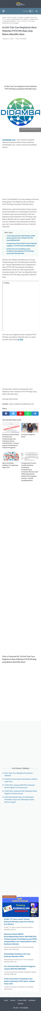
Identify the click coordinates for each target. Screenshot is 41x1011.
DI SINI (20, 340)
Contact (12, 1000)
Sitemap (20, 1003)
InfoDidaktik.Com (9, 140)
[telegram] (35, 413)
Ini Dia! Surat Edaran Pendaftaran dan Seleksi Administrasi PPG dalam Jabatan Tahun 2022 (19, 981)
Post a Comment (20, 39)
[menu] (4, 11)
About (6, 1000)
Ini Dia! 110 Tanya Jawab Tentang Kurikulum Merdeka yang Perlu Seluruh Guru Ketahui (19, 921)
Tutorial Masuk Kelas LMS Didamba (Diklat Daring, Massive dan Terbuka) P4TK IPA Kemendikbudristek (21, 238)
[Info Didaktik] (20, 4)
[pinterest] (20, 413)
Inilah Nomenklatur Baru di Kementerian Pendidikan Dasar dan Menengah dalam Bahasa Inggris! (19, 799)
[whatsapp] (27, 413)
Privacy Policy (21, 1000)
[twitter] (13, 413)
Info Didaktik (24, 1008)
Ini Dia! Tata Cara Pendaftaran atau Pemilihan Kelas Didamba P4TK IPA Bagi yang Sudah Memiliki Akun (20, 251)
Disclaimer (32, 1000)
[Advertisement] (20, 62)
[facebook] (6, 413)
